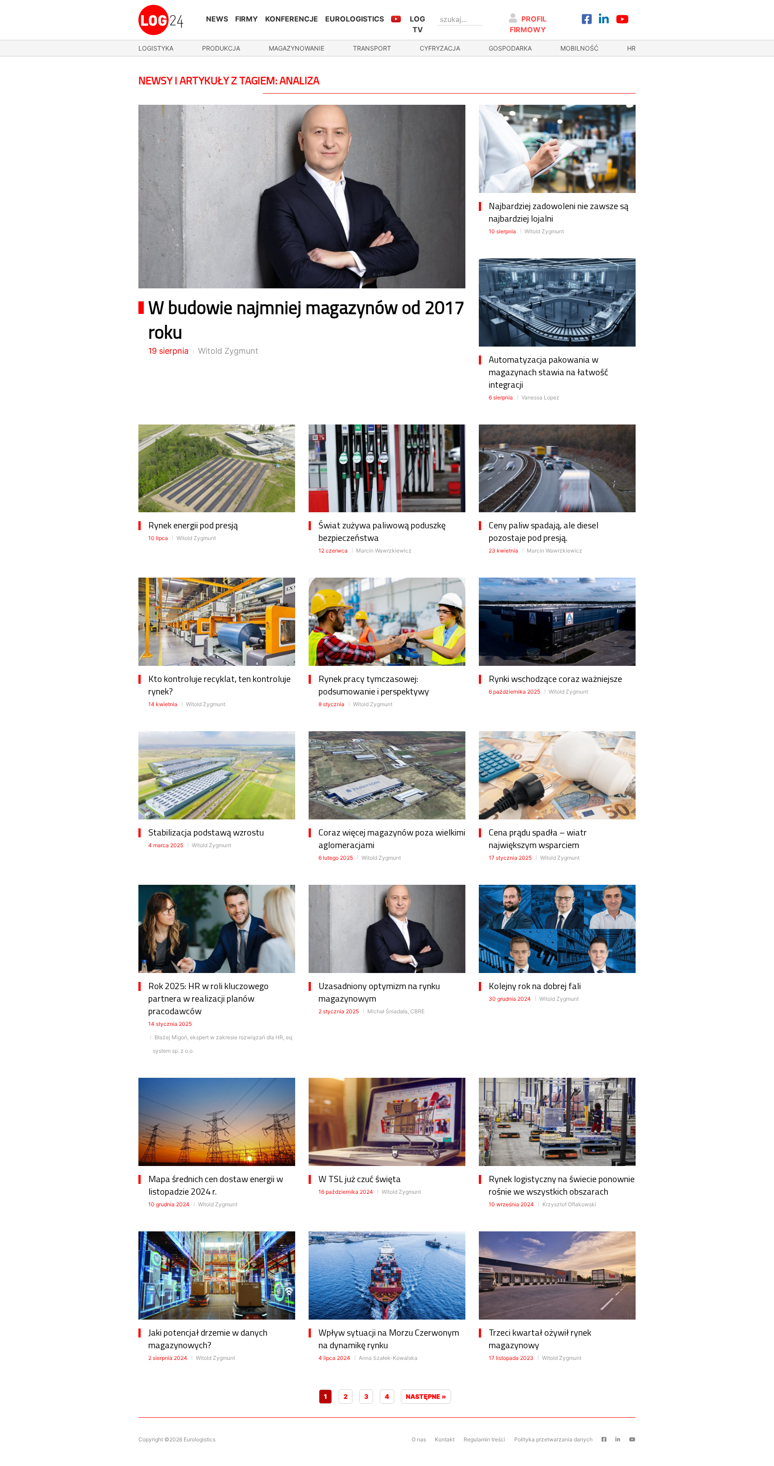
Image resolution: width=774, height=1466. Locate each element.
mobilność (579, 48)
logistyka (155, 48)
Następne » (426, 1396)
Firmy (246, 18)
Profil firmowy (528, 24)
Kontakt (445, 1439)
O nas (419, 1439)
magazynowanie (296, 48)
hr (631, 48)
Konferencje (291, 18)
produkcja (221, 48)
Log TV (417, 24)
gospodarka (510, 48)
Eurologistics (354, 18)
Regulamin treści (484, 1439)
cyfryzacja (440, 48)
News (217, 18)
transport (372, 48)
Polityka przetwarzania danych (553, 1439)
